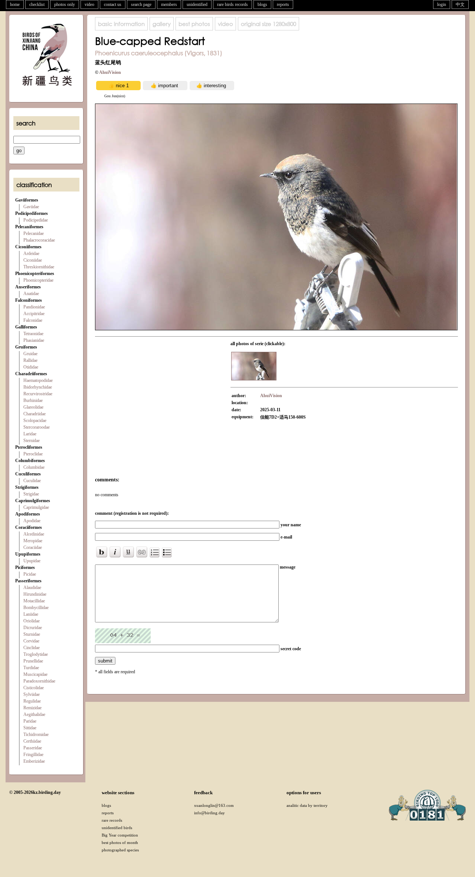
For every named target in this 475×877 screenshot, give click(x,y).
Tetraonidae (33, 333)
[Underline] (128, 552)
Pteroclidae (33, 454)
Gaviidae (31, 206)
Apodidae (31, 520)
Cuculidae (32, 480)
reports (283, 4)
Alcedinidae (33, 534)
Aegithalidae (34, 714)
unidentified (197, 4)
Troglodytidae (35, 654)
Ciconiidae (32, 260)
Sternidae (31, 440)
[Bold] (101, 552)
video (89, 4)
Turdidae (31, 667)
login (441, 4)
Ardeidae (31, 253)
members (169, 4)
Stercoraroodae (36, 427)
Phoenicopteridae (38, 280)
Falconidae (32, 320)
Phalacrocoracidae (39, 240)
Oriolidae (31, 621)
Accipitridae (34, 313)
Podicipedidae (35, 220)
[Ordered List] (154, 552)
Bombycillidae (36, 607)
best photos (194, 23)
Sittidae (29, 727)
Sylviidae (31, 694)
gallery (162, 23)
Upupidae (31, 560)
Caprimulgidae (36, 507)
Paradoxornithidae (39, 681)
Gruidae (30, 353)
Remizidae (32, 707)
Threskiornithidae (38, 266)
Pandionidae (34, 307)
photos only (64, 4)
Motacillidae (34, 600)
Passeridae (32, 747)
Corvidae (31, 641)
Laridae (29, 433)
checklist (37, 4)
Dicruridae (32, 627)
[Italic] (115, 552)
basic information (121, 23)
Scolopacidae (34, 420)
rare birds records (232, 4)
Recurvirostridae (37, 393)
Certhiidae (32, 741)
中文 (460, 4)
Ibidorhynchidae (37, 387)
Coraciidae (32, 547)
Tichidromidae (36, 734)
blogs (262, 4)
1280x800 (268, 23)
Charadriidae (34, 413)
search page (141, 4)
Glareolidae (33, 407)
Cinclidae (31, 647)
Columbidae (34, 467)
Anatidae (31, 293)
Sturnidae (31, 634)
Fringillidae (33, 754)
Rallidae (30, 360)
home (15, 4)
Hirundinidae (34, 594)
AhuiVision (110, 72)
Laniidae (30, 614)
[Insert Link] (141, 552)
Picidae (29, 574)
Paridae (29, 721)
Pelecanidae (33, 233)
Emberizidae (34, 761)
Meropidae (32, 540)
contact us (112, 4)
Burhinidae (33, 400)
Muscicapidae (35, 674)
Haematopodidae (38, 380)
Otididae (30, 367)
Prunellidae (33, 661)
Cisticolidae (33, 687)
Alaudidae (32, 587)
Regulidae (32, 701)
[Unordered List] (167, 552)
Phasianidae (33, 340)
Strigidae (31, 494)
